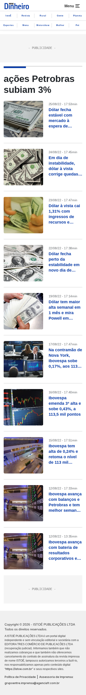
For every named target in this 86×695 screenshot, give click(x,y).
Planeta (77, 16)
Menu (25, 25)
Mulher (60, 25)
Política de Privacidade (20, 677)
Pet (77, 25)
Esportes (8, 25)
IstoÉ (8, 16)
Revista (26, 16)
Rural (43, 16)
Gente (60, 16)
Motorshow (42, 25)
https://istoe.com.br (19, 669)
